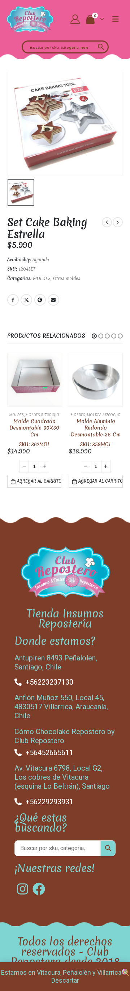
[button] (94, 336)
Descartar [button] (65, 980)
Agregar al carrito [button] (39, 481)
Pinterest (40, 300)
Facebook (13, 300)
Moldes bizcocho (42, 415)
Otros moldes (66, 278)
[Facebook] (39, 889)
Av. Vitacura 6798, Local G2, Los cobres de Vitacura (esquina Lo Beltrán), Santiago (62, 777)
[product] (34, 379)
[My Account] (75, 19)
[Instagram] (22, 889)
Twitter (26, 300)
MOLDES (42, 278)
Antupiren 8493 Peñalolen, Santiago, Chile (55, 662)
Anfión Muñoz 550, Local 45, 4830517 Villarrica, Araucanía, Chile (61, 706)
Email (53, 300)
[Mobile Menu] (116, 19)
